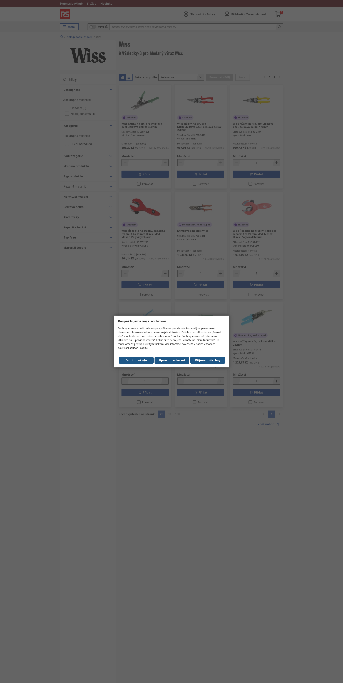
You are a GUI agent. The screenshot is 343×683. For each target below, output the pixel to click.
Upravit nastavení (172, 360)
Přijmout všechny (207, 360)
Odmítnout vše (136, 360)
